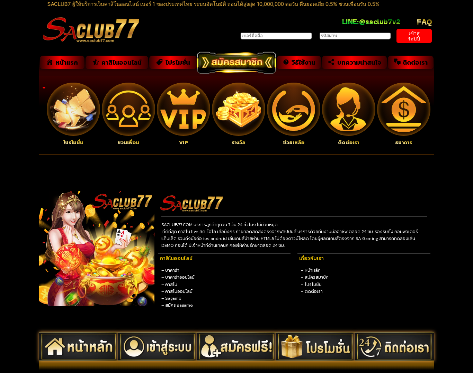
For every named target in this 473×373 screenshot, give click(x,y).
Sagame (173, 298)
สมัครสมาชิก (317, 277)
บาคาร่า (172, 270)
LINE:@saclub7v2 (371, 22)
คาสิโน (171, 284)
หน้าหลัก (313, 270)
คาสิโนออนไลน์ (179, 291)
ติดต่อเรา (314, 291)
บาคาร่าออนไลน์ (180, 277)
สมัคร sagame (179, 305)
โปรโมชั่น (313, 284)
